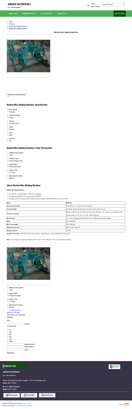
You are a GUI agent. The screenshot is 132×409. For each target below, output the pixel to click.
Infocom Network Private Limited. (24, 405)
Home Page (13, 13)
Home (11, 22)
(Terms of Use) (26, 403)
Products (12, 24)
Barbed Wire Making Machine (18, 26)
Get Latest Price (14, 310)
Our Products (46, 13)
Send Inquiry (121, 13)
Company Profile (29, 13)
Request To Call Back (13, 312)
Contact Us (61, 13)
